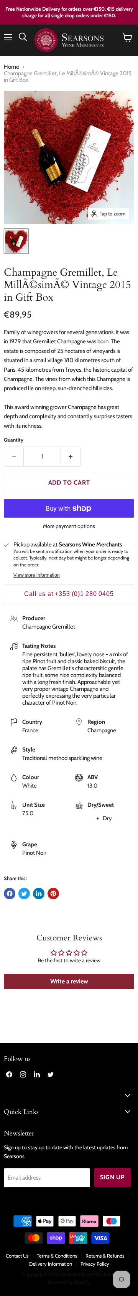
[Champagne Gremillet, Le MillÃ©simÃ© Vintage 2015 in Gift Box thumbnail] (16, 241)
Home (11, 67)
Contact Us (17, 1256)
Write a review (69, 981)
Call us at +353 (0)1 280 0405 (68, 594)
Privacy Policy (94, 1264)
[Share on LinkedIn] (38, 893)
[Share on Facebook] (9, 893)
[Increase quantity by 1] (70, 457)
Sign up (112, 1177)
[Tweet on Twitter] (24, 893)
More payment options (69, 526)
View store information (36, 575)
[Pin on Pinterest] (53, 893)
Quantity (13, 440)
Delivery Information (50, 1264)
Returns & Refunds (104, 1256)
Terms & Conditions (57, 1256)
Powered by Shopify (69, 1282)
